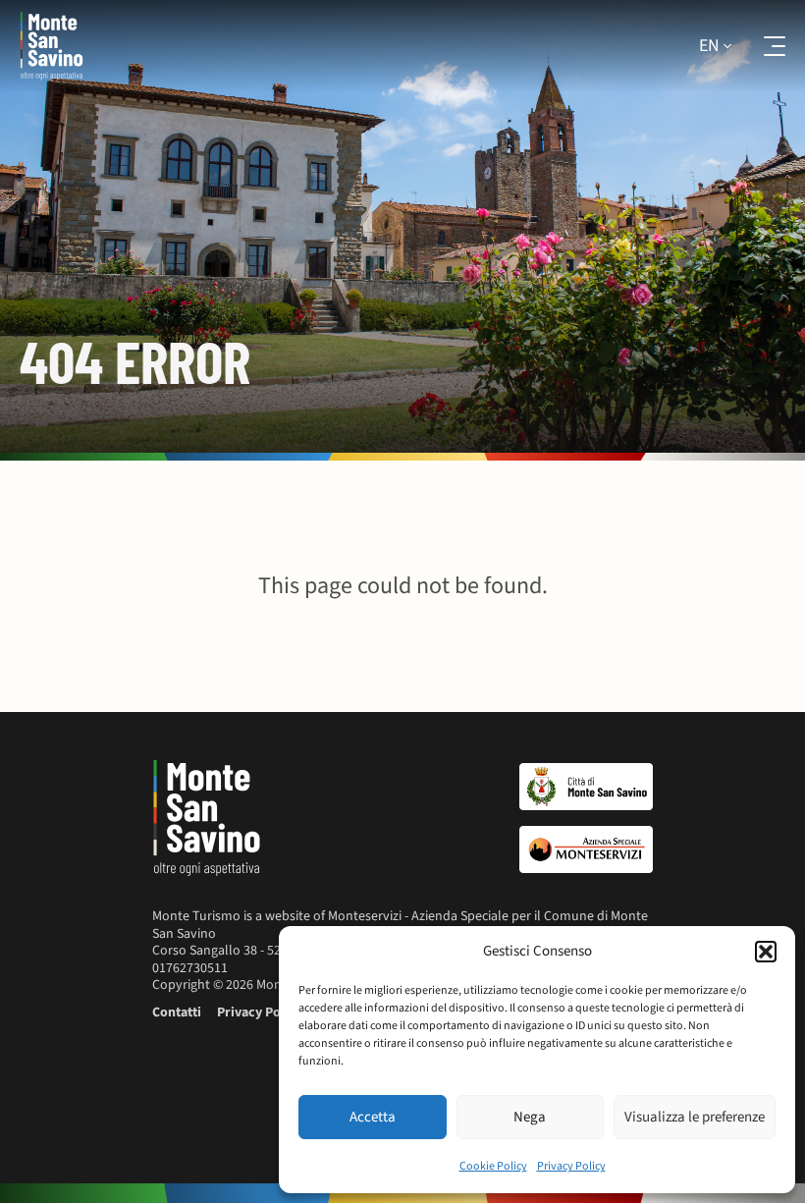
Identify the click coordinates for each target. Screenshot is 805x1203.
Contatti (176, 1012)
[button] (766, 951)
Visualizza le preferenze (694, 1117)
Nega (529, 1117)
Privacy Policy (571, 1166)
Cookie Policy (493, 1166)
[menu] (761, 46)
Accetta (372, 1117)
